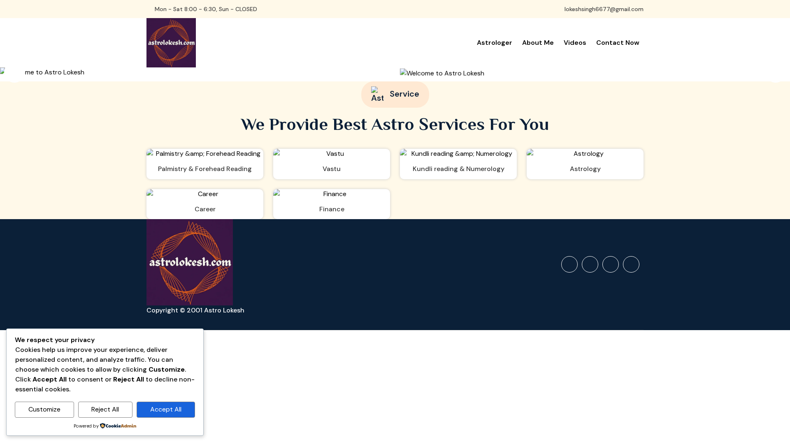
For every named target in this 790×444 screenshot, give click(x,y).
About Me (538, 42)
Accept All (165, 409)
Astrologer (494, 42)
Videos (575, 42)
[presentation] (14, 72)
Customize (44, 409)
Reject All (105, 409)
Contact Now (617, 42)
